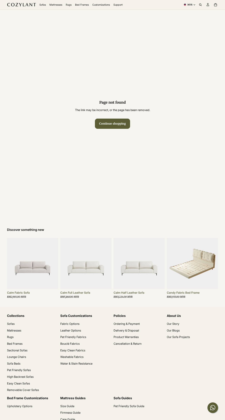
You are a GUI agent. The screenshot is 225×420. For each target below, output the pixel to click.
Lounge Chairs (16, 357)
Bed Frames (14, 343)
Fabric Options (69, 324)
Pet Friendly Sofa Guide (129, 406)
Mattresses (14, 330)
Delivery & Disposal (126, 330)
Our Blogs (173, 330)
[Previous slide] (12, 263)
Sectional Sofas (17, 350)
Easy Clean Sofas (18, 383)
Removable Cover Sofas (23, 390)
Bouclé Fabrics (70, 343)
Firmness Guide (70, 412)
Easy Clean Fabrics (72, 350)
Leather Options (70, 330)
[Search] (200, 5)
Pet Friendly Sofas (19, 370)
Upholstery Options (19, 406)
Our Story (173, 324)
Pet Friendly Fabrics (73, 337)
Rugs (10, 337)
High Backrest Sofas (20, 376)
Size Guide (67, 406)
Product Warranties (126, 337)
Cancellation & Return (128, 343)
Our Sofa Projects (178, 337)
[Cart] (215, 5)
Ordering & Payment (127, 324)
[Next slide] (53, 263)
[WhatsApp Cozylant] (212, 407)
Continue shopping (112, 123)
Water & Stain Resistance (76, 363)
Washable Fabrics (71, 357)
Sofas (11, 324)
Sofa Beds (13, 363)
